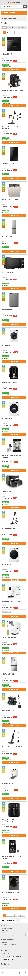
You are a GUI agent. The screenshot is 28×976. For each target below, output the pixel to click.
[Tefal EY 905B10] (14, 482)
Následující (21, 32)
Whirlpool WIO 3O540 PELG (11, 200)
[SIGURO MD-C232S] (14, 664)
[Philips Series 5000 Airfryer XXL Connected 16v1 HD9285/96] (14, 810)
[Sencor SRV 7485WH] (14, 628)
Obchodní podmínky (6, 928)
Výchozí (4, 27)
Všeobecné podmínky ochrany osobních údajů (13, 935)
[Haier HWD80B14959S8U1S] (14, 883)
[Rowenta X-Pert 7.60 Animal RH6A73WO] (14, 117)
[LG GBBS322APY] (14, 226)
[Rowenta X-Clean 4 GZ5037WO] (14, 737)
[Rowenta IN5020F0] (14, 700)
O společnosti (5, 930)
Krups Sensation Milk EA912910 (12, 90)
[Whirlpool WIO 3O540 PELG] (14, 190)
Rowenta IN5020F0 (8, 710)
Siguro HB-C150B (8, 163)
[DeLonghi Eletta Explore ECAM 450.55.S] (14, 445)
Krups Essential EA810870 (10, 382)
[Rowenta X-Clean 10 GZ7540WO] (14, 591)
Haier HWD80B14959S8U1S (11, 893)
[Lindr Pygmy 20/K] (14, 773)
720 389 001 (7, 954)
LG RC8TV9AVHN (7, 346)
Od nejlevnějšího (11, 27)
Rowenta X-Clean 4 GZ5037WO (12, 747)
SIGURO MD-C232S (8, 674)
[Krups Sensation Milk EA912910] (14, 80)
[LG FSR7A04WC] (14, 555)
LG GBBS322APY (7, 236)
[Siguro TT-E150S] (14, 299)
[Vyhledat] (25, 6)
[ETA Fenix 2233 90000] (14, 518)
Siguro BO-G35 (7, 54)
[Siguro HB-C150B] (14, 153)
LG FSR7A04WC (7, 564)
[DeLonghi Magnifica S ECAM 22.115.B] (14, 846)
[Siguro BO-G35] (14, 44)
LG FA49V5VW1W (7, 419)
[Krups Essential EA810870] (14, 372)
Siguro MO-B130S (8, 273)
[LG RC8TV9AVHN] (14, 336)
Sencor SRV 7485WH (9, 637)
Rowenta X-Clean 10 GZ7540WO (12, 601)
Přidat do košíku (14, 69)
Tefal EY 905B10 (7, 491)
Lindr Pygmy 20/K (8, 783)
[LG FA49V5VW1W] (14, 409)
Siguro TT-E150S (7, 309)
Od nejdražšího (20, 27)
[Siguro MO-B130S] (14, 263)
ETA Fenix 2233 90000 (9, 528)
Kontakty (3, 933)
